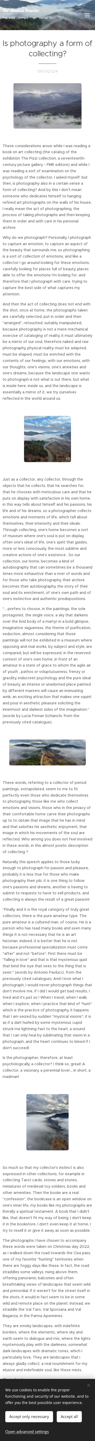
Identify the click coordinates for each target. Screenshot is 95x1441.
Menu (87, 15)
